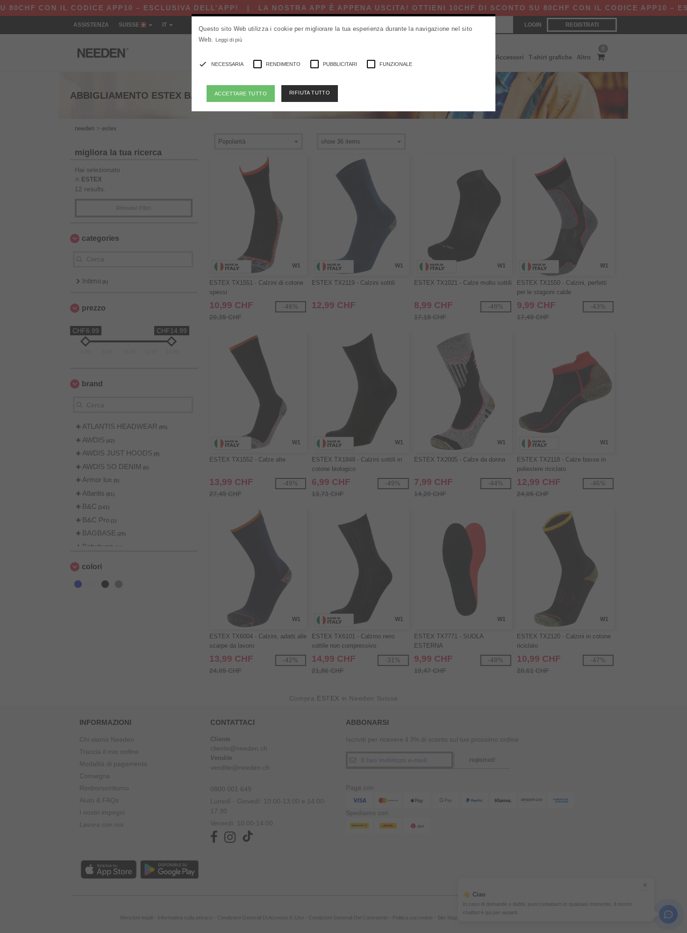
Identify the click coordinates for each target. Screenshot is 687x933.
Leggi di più (229, 40)
